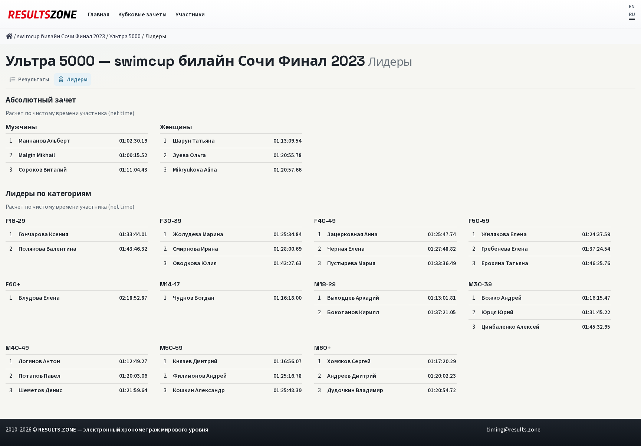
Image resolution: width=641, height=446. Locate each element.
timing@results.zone (513, 430)
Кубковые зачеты (142, 14)
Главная (98, 14)
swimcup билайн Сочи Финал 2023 (61, 36)
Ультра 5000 (125, 36)
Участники (190, 14)
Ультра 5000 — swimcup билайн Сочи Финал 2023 (185, 61)
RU (632, 14)
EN (632, 6)
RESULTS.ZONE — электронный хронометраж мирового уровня (123, 430)
